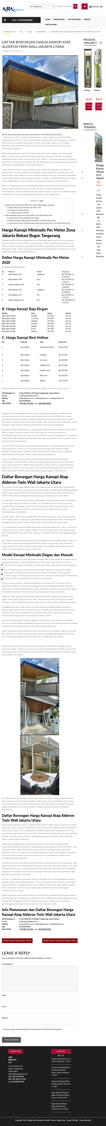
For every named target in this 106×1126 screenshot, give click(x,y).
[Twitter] (2, 570)
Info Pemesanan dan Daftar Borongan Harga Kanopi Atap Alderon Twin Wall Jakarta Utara (38, 223)
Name (4, 995)
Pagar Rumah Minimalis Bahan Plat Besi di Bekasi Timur (60, 1095)
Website (5, 1018)
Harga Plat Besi (72, 1120)
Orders (87, 19)
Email (4, 1007)
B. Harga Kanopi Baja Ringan (17, 210)
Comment (8, 964)
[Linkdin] (2, 579)
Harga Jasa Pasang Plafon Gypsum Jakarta (97, 90)
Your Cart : (96, 6)
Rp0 (101, 6)
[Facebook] (1, 565)
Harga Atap (60, 1120)
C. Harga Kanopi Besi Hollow (17, 213)
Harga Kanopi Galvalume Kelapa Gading (60, 941)
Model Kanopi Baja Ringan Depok (17, 941)
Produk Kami (59, 19)
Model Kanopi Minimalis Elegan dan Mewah (22, 218)
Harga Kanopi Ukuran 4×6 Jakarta (100, 172)
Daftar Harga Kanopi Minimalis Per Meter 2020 (23, 207)
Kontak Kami (51, 25)
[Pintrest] (2, 574)
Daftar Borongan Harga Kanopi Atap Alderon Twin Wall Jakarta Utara (28, 215)
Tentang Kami (74, 19)
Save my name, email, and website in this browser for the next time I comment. (33, 1029)
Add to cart (89, 106)
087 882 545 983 (19, 1079)
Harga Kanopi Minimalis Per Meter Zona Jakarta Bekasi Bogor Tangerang (29, 205)
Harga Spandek (85, 1120)
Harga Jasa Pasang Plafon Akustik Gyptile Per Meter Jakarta (60, 1070)
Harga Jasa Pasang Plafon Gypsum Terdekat (88, 90)
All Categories (22, 20)
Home (47, 19)
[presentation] (96, 42)
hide (41, 200)
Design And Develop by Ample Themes (41, 1120)
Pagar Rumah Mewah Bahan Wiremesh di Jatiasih (59, 1106)
